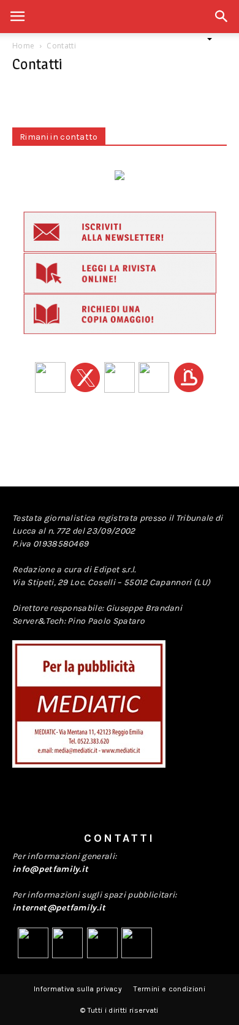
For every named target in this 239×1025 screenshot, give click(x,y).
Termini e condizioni (169, 989)
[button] (222, 23)
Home (23, 45)
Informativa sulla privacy (78, 989)
